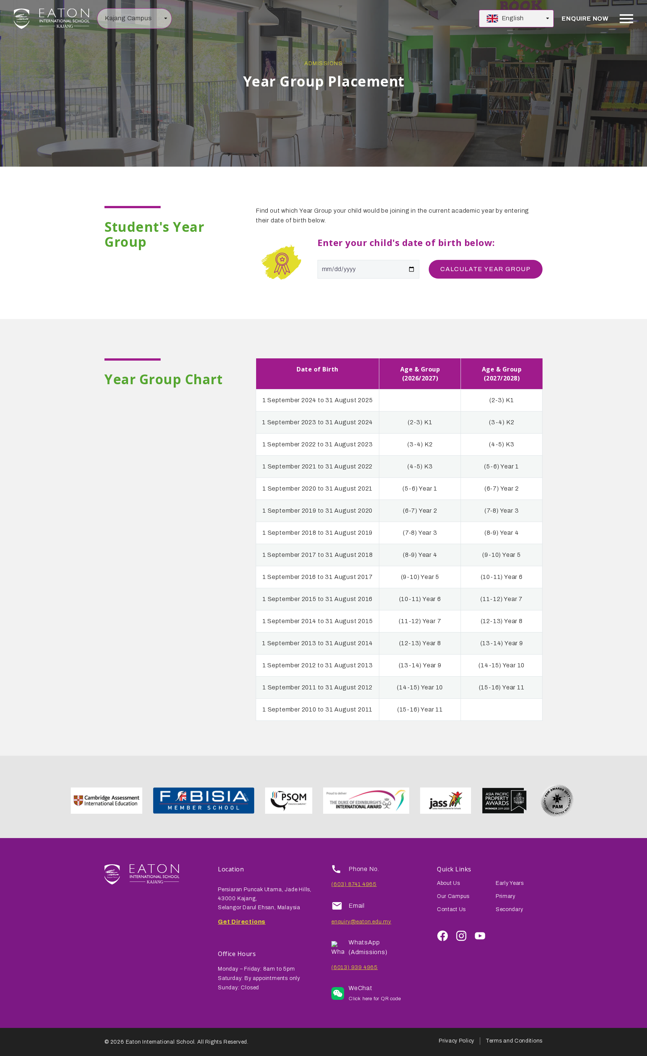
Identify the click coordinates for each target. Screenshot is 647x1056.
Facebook (442, 936)
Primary (506, 896)
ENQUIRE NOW (585, 18)
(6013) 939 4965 (354, 967)
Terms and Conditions (514, 1041)
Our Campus (453, 896)
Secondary (509, 909)
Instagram (461, 936)
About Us (448, 883)
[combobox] (134, 18)
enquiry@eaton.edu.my (361, 922)
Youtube (480, 936)
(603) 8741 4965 (354, 884)
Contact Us (451, 909)
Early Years (510, 883)
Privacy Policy (456, 1041)
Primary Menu (626, 18)
